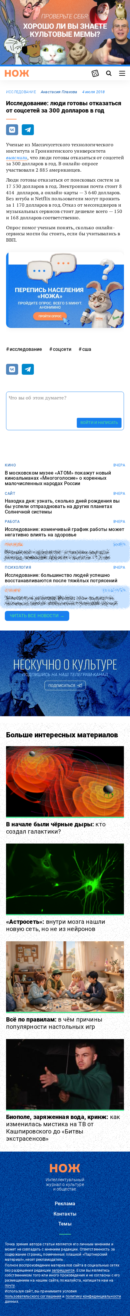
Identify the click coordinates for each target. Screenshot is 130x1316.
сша (86, 349)
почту (10, 1285)
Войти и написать (99, 422)
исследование (21, 92)
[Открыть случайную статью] (95, 73)
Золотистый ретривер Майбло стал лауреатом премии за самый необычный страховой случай (61, 601)
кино (10, 465)
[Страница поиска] (109, 73)
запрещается (63, 1270)
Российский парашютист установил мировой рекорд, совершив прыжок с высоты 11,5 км (57, 555)
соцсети (62, 349)
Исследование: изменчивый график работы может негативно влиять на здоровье (64, 532)
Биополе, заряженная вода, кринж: (63, 1127)
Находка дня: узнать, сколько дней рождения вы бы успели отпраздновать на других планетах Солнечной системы (62, 506)
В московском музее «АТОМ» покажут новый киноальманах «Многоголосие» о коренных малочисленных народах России (58, 478)
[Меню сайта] (122, 73)
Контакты (65, 1214)
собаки (12, 590)
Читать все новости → (37, 615)
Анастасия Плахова (59, 92)
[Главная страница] (17, 73)
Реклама (65, 1203)
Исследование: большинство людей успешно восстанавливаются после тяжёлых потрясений (61, 578)
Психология (18, 567)
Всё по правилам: (54, 1023)
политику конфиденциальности (93, 1296)
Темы (65, 1224)
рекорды (14, 544)
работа (12, 522)
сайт (10, 493)
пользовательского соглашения (33, 1296)
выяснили (16, 157)
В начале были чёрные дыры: (56, 828)
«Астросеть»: (55, 925)
